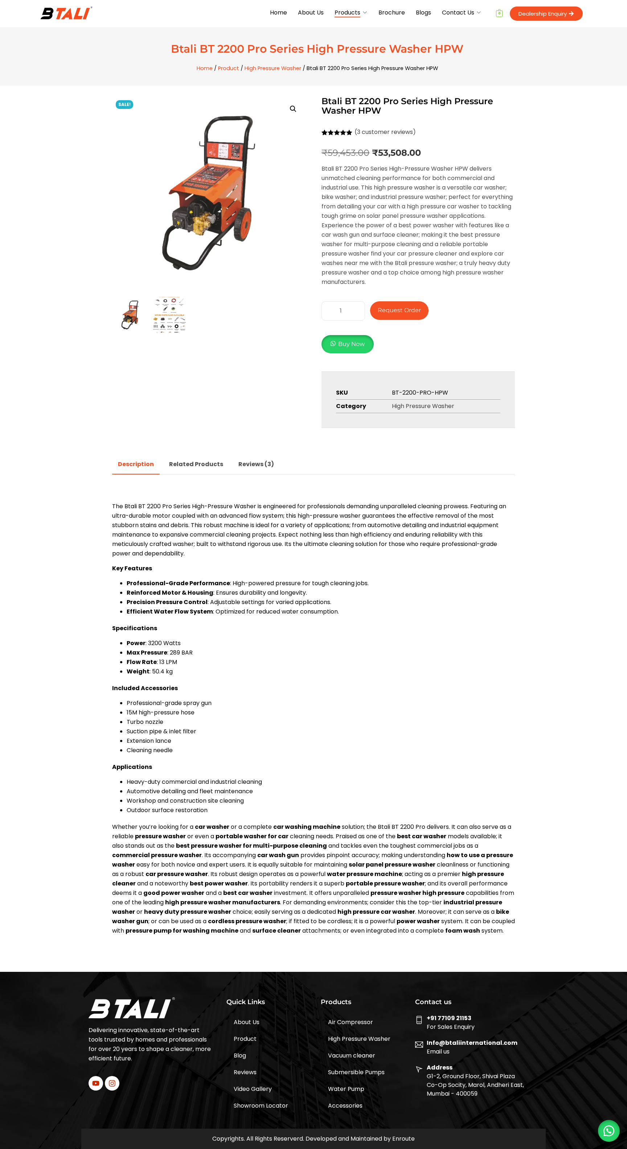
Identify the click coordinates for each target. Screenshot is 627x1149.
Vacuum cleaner (351, 1055)
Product (228, 68)
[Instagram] (112, 1083)
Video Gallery (253, 1089)
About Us (311, 12)
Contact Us (458, 12)
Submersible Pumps (356, 1072)
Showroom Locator (261, 1105)
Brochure (391, 12)
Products (347, 12)
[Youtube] (96, 1083)
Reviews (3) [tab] (256, 464)
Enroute (403, 1138)
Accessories (345, 1105)
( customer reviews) (385, 132)
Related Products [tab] (196, 464)
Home (278, 12)
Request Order (399, 310)
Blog (240, 1055)
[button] (293, 108)
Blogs (423, 12)
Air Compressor (350, 1022)
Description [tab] (136, 464)
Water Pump (346, 1089)
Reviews (245, 1072)
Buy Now (351, 344)
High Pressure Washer (273, 68)
